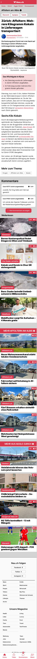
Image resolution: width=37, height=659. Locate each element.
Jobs (4, 639)
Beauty (5, 630)
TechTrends (23, 626)
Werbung (6, 636)
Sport (4, 585)
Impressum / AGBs (25, 642)
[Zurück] (1, 2)
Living (21, 613)
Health (5, 613)
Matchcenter (23, 585)
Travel (21, 623)
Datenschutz (7, 642)
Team (21, 636)
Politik (21, 582)
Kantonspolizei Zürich (14, 35)
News (4, 582)
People (5, 588)
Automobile (6, 626)
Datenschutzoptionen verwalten (10, 645)
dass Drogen (28, 127)
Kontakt (22, 639)
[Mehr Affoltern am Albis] (18, 330)
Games (5, 595)
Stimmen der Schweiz (26, 595)
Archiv (5, 601)
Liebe (4, 616)
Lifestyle (5, 598)
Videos (5, 592)
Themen (22, 598)
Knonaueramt (29, 6)
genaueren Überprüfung (24, 108)
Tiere (4, 623)
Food (21, 620)
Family (5, 620)
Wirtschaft (23, 588)
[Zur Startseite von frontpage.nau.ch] (18, 2)
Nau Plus (22, 592)
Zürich (9, 6)
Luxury (22, 616)
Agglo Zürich (18, 6)
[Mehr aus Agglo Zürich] (18, 443)
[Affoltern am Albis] (18, 10)
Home (3, 6)
